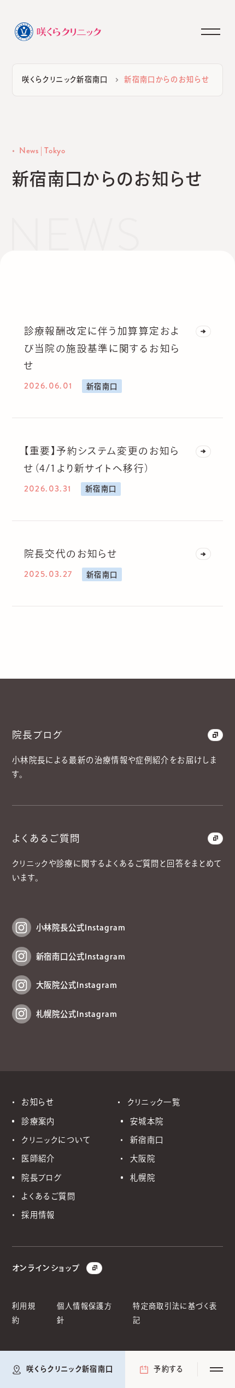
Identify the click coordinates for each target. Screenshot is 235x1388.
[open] (216, 1369)
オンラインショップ (45, 1268)
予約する (169, 1369)
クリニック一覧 (154, 1102)
